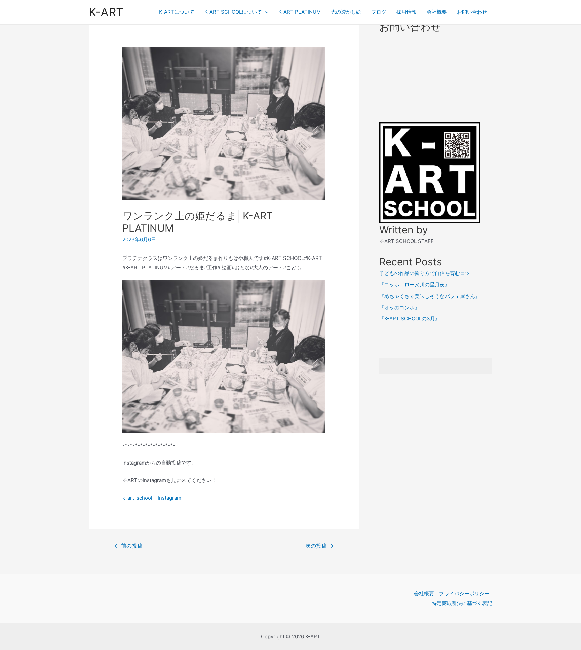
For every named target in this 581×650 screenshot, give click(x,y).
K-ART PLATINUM (299, 12)
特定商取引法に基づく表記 (462, 603)
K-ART (106, 12)
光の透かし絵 (346, 12)
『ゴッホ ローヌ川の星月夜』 (414, 284)
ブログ (378, 12)
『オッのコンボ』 (399, 307)
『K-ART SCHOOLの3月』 (409, 318)
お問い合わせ (472, 12)
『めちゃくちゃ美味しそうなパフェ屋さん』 (429, 296)
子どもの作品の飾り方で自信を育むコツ (424, 273)
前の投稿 (128, 546)
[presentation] (265, 12)
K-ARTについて (176, 12)
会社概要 (437, 12)
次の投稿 (319, 546)
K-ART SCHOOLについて (233, 12)
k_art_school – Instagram (151, 497)
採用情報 (406, 12)
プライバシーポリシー (464, 593)
